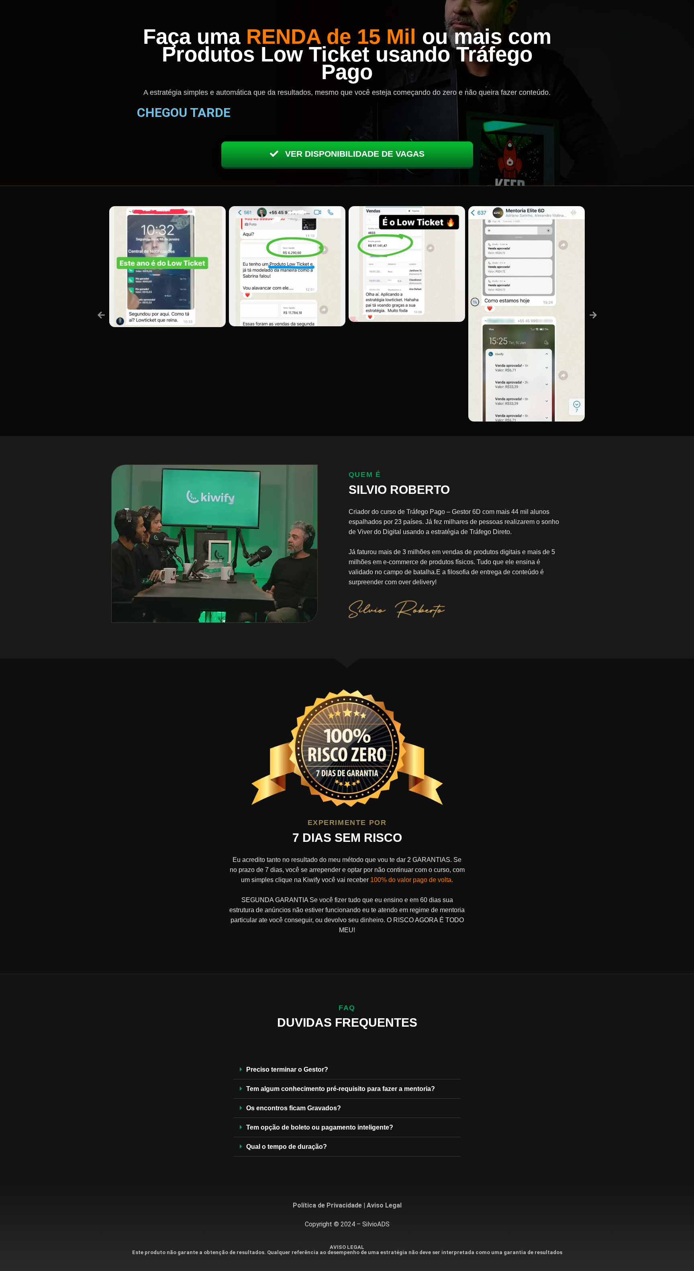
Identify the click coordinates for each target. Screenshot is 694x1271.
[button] (101, 315)
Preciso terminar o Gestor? (287, 1069)
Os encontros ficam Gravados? (293, 1108)
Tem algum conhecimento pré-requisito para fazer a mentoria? (340, 1088)
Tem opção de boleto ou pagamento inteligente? (319, 1127)
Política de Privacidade (327, 1205)
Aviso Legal (384, 1205)
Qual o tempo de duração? (286, 1146)
